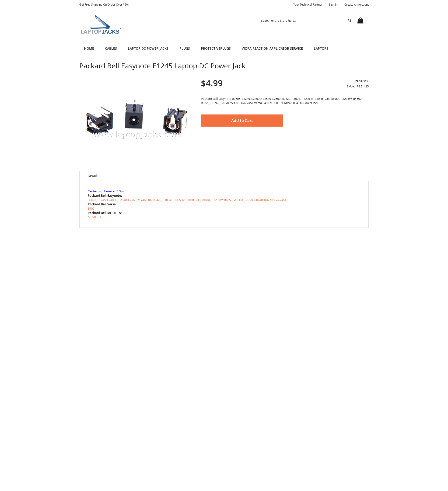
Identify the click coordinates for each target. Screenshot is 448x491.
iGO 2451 (280, 200)
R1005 (176, 200)
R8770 (268, 200)
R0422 (157, 200)
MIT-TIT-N (94, 217)
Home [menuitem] (89, 48)
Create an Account (356, 4)
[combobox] (306, 20)
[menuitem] (111, 48)
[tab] (93, 176)
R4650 (228, 200)
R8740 (258, 200)
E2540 (123, 200)
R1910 (186, 200)
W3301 (238, 200)
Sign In (333, 4)
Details (93, 175)
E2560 (132, 200)
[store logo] (101, 25)
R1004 (167, 200)
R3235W (217, 200)
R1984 (206, 200)
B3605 (92, 200)
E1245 (102, 200)
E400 (91, 208)
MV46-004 (144, 200)
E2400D (112, 200)
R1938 (196, 200)
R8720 (249, 200)
